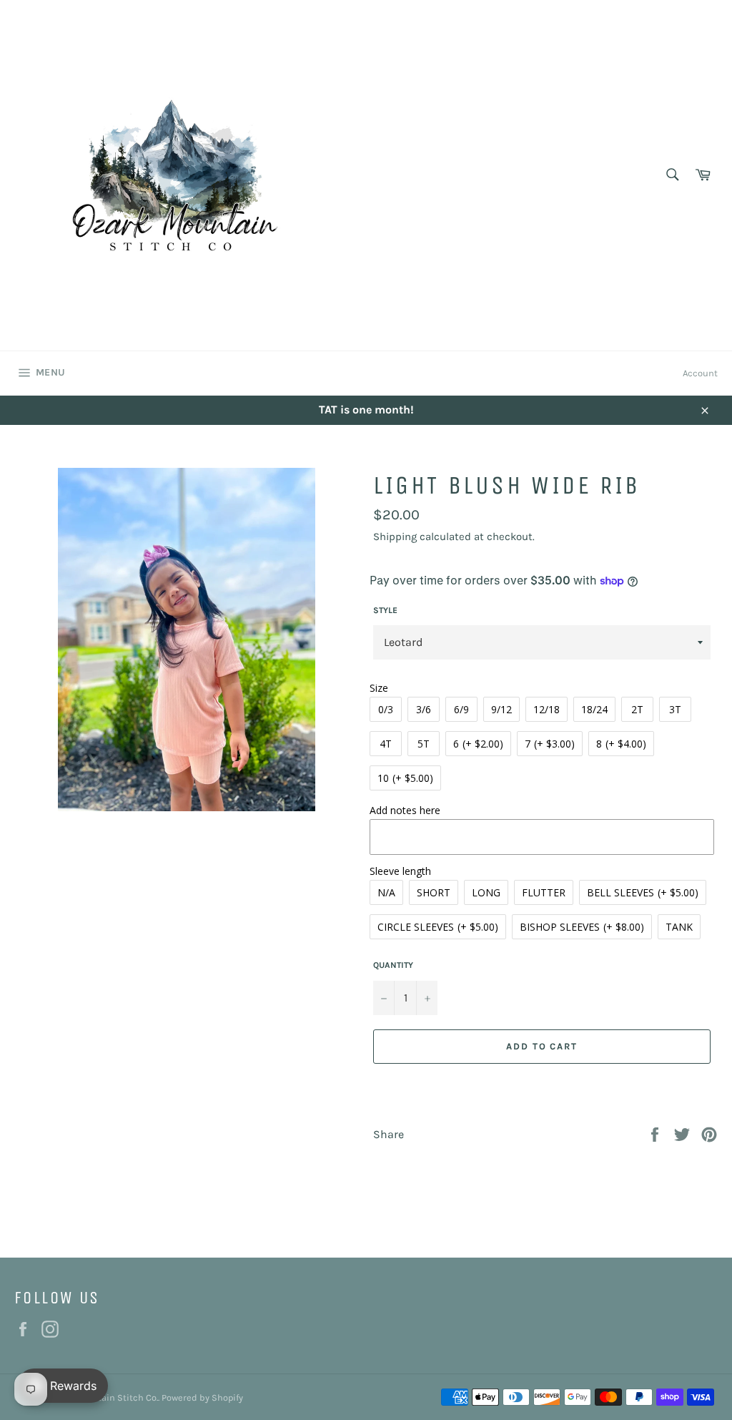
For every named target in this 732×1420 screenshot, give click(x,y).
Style (385, 610)
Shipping (395, 536)
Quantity (393, 965)
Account (700, 373)
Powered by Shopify (202, 1397)
